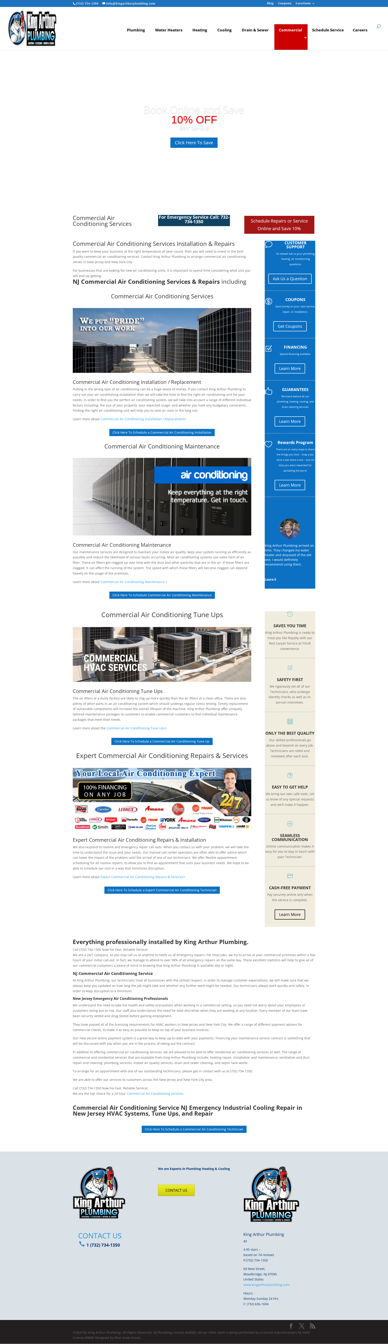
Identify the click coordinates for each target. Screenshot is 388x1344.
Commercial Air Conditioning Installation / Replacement (137, 381)
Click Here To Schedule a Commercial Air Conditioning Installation (162, 432)
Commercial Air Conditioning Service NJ (130, 1108)
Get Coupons (290, 326)
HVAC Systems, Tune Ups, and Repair (160, 1113)
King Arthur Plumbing (215, 942)
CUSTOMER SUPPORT (295, 244)
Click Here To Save (194, 143)
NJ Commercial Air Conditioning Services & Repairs (146, 282)
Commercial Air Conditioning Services (162, 296)
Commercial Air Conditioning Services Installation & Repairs (154, 244)
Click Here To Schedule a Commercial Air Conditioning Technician (194, 1129)
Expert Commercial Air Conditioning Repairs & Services (162, 755)
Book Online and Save (194, 109)
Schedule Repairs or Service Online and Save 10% (279, 225)
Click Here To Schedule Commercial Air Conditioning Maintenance (162, 595)
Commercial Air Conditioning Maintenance (162, 446)
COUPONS (295, 299)
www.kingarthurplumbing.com (266, 1285)
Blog (270, 3)
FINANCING (295, 347)
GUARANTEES (295, 389)
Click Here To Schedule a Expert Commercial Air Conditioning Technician (162, 890)
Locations (303, 3)
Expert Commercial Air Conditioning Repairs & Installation (139, 839)
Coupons (284, 3)
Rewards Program (295, 442)
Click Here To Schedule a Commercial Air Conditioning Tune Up (162, 741)
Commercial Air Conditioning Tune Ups (162, 614)
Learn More (290, 368)
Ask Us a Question (290, 278)
